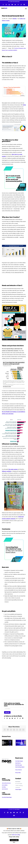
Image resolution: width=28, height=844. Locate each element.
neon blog (4, 787)
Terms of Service (18, 769)
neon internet (17, 809)
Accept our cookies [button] (14, 840)
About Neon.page (18, 765)
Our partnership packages (7, 797)
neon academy (4, 785)
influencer (4, 20)
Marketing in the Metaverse (21, 743)
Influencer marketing (6, 471)
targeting (7, 20)
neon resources (5, 788)
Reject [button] (14, 842)
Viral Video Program (19, 761)
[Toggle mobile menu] (26, 8)
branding (21, 18)
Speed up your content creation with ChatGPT (7, 743)
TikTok (24, 105)
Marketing (14, 18)
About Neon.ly (18, 763)
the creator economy (13, 469)
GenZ (24, 18)
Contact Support (18, 789)
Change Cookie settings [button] (14, 836)
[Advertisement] (14, 681)
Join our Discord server (6, 783)
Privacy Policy (18, 772)
